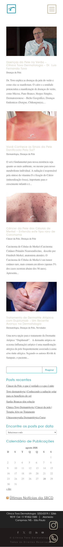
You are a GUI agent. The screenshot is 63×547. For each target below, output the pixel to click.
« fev (8, 489)
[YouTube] (43, 532)
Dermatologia (12, 154)
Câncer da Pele (13, 238)
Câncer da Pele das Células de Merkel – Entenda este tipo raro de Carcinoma (30, 231)
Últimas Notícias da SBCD (31, 498)
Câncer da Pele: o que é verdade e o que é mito (30, 385)
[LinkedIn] (36, 532)
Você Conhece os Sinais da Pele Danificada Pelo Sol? (29, 148)
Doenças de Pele (13, 72)
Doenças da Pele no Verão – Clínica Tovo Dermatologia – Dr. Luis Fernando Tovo (31, 65)
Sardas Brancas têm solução (20, 401)
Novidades (41, 327)
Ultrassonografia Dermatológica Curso (26, 417)
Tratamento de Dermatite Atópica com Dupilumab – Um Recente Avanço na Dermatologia (29, 320)
